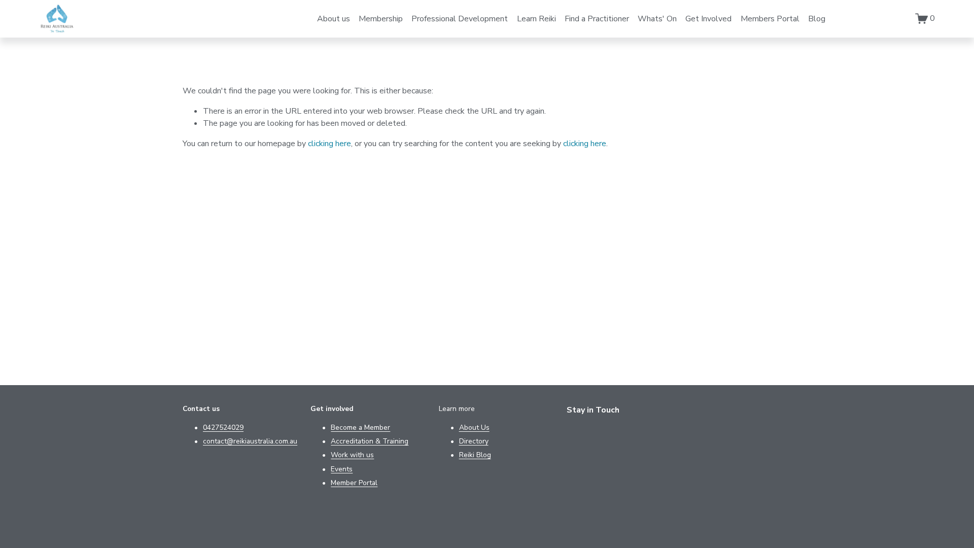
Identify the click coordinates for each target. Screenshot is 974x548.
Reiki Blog (475, 455)
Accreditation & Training (369, 441)
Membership (381, 18)
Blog (816, 18)
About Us (474, 427)
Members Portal (770, 18)
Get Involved (708, 18)
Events (342, 469)
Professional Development (459, 18)
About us (333, 18)
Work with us (352, 455)
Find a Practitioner (597, 18)
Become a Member (360, 427)
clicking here (329, 143)
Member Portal (354, 483)
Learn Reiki (536, 18)
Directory (474, 441)
